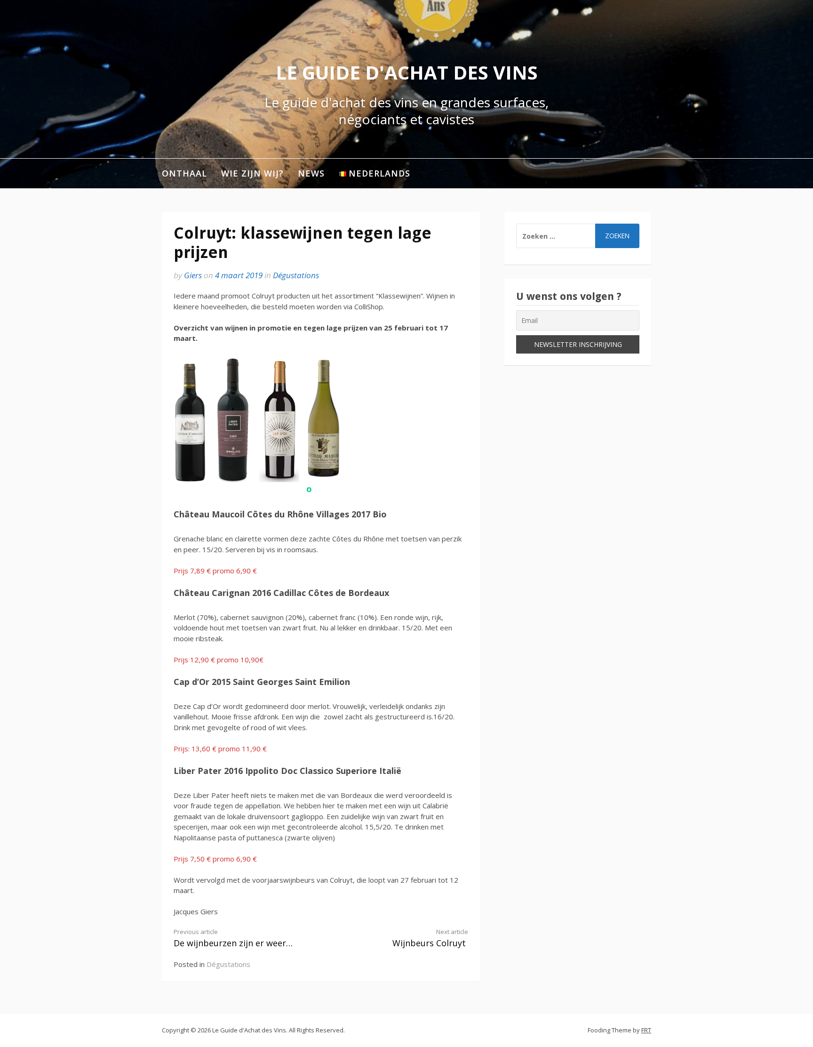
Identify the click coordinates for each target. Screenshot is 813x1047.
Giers (193, 275)
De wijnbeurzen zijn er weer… (233, 938)
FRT (646, 1030)
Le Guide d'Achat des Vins (407, 72)
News (311, 173)
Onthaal (184, 173)
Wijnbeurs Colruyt (430, 938)
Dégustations (296, 275)
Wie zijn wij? (252, 173)
